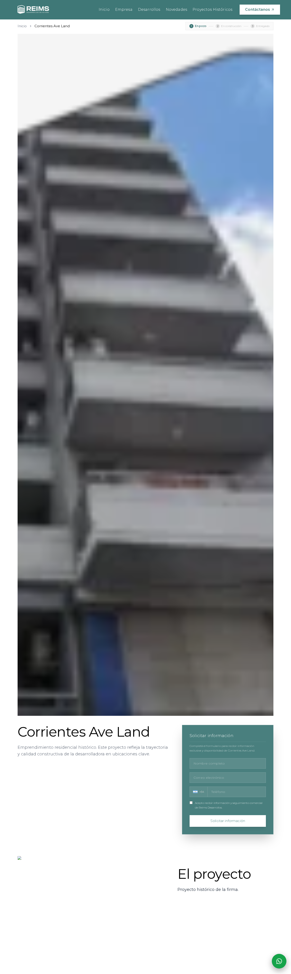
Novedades (176, 9)
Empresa (123, 9)
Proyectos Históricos (212, 9)
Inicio (104, 9)
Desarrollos (149, 9)
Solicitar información (227, 821)
